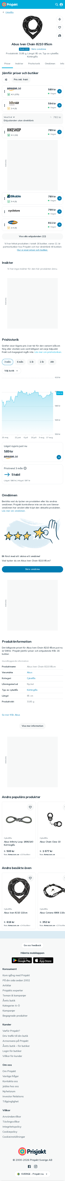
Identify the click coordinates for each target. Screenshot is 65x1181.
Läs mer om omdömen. (14, 510)
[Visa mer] (4, 91)
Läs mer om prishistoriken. (48, 352)
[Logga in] (61, 4)
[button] (59, 19)
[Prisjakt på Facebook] (29, 1166)
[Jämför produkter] (59, 35)
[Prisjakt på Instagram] (36, 1166)
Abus (29, 672)
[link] (19, 830)
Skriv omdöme (38, 49)
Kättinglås (32, 689)
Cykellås (10, 12)
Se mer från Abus (11, 714)
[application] (32, 408)
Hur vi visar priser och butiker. (32, 249)
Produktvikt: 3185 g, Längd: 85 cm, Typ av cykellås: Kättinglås (32, 55)
